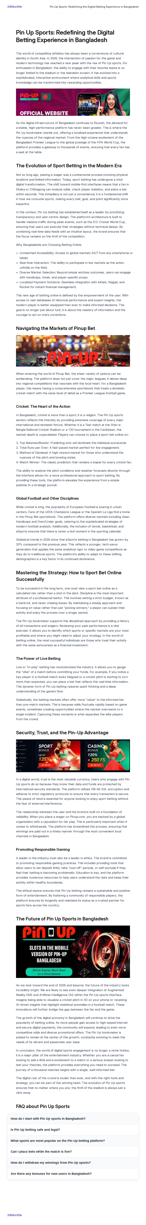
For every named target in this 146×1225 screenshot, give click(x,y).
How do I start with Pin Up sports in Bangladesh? (48, 1118)
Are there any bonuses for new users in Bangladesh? (51, 1173)
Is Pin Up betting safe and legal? (35, 1129)
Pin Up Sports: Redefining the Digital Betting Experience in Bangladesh (94, 6)
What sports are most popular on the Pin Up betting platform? (58, 1141)
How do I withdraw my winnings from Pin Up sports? (51, 1162)
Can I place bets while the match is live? (41, 1151)
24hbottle (14, 6)
